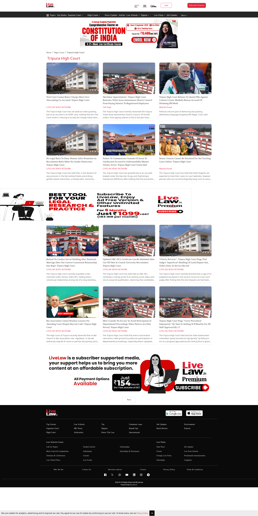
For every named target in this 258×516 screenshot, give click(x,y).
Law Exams (87, 460)
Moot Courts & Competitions (57, 451)
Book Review (162, 428)
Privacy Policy (143, 513)
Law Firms (158, 15)
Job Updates (172, 15)
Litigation (188, 460)
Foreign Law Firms (164, 456)
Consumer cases (135, 424)
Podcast (187, 428)
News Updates (111, 15)
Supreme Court (74, 15)
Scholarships (124, 447)
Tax (103, 424)
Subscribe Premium (197, 5)
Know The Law (107, 432)
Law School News (53, 460)
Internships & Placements (129, 451)
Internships (161, 460)
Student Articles (89, 447)
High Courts (92, 15)
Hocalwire (133, 485)
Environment (189, 424)
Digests (144, 15)
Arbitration (78, 432)
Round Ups (133, 428)
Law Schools (132, 15)
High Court (51, 432)
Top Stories (62, 15)
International (134, 432)
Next (129, 400)
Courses (86, 456)
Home (48, 52)
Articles (122, 15)
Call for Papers (52, 447)
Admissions (87, 451)
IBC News (78, 428)
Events (159, 451)
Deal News (161, 447)
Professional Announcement (194, 456)
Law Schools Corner (54, 442)
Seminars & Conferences (55, 456)
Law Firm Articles (191, 451)
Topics (52, 15)
